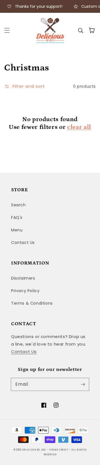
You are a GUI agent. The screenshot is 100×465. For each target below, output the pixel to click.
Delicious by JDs (34, 449)
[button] (7, 30)
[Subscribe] (83, 384)
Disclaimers (23, 278)
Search (18, 205)
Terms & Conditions (32, 303)
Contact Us (23, 242)
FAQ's (16, 217)
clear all (79, 127)
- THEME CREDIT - (58, 449)
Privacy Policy (25, 290)
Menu (16, 230)
